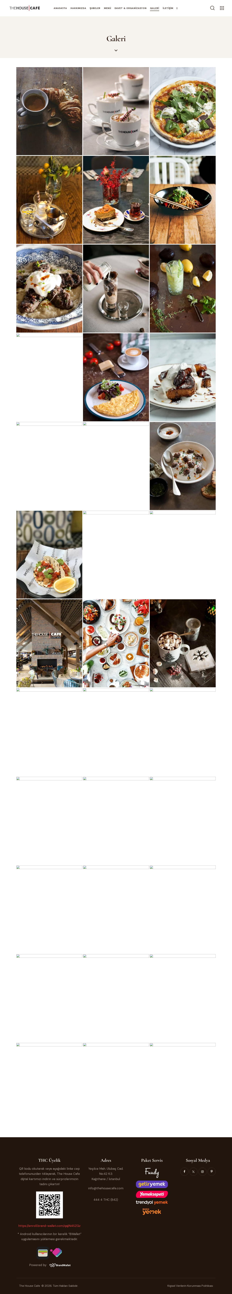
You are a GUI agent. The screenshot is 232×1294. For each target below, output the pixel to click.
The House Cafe (30, 1286)
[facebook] (184, 1172)
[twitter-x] (193, 1172)
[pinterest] (212, 1172)
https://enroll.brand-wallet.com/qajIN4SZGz (49, 1226)
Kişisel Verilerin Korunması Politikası (190, 1286)
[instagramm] (202, 1172)
